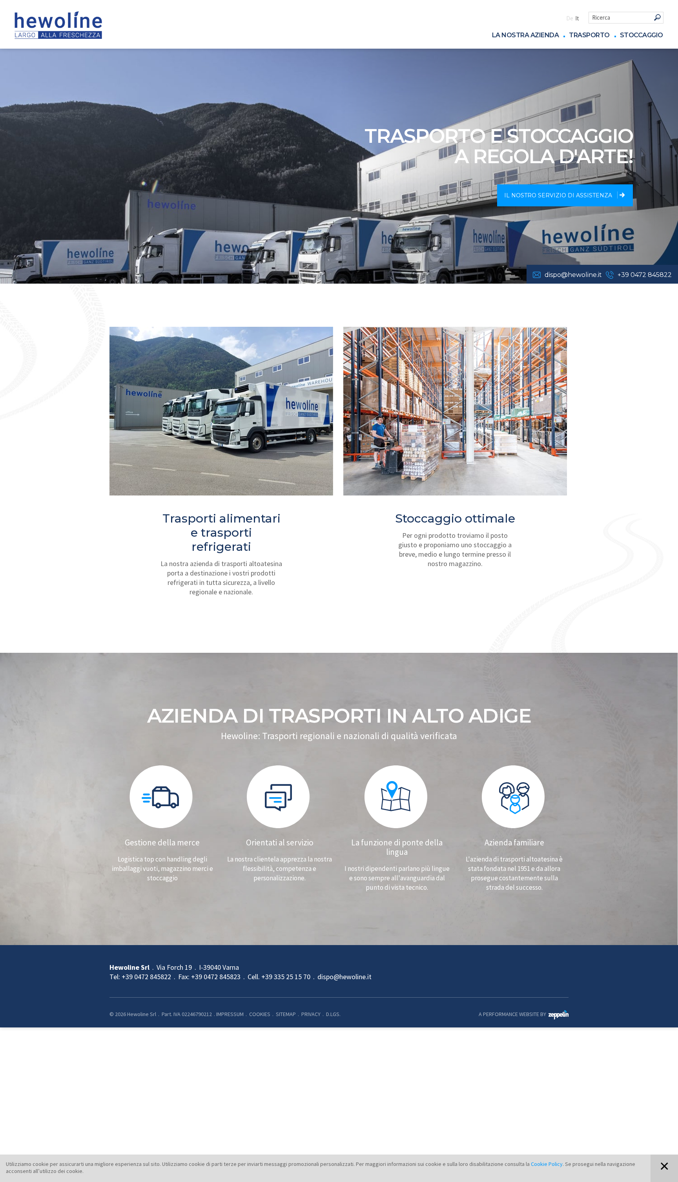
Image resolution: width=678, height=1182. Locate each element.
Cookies (259, 1014)
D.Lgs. (333, 1014)
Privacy (311, 1014)
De (569, 18)
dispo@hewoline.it (573, 275)
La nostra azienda (525, 35)
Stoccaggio (641, 35)
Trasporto (589, 35)
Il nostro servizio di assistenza (559, 195)
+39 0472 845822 (645, 275)
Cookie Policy (547, 1163)
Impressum (230, 1014)
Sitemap (286, 1014)
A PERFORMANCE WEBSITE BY (514, 1014)
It (577, 18)
